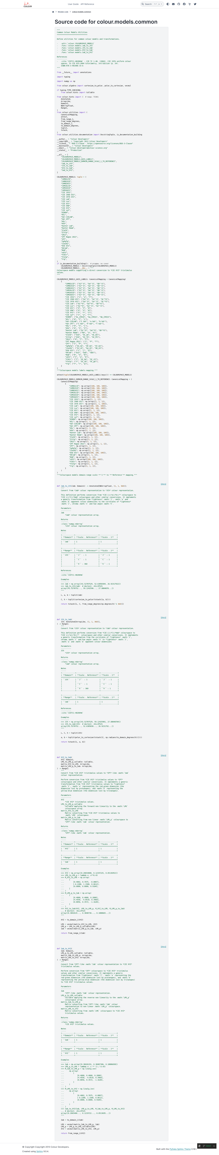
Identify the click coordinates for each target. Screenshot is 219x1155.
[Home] (53, 12)
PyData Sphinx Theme (180, 1149)
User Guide (73, 4)
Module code (63, 12)
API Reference (87, 4)
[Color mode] (167, 4)
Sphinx (39, 1151)
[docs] (163, 484)
